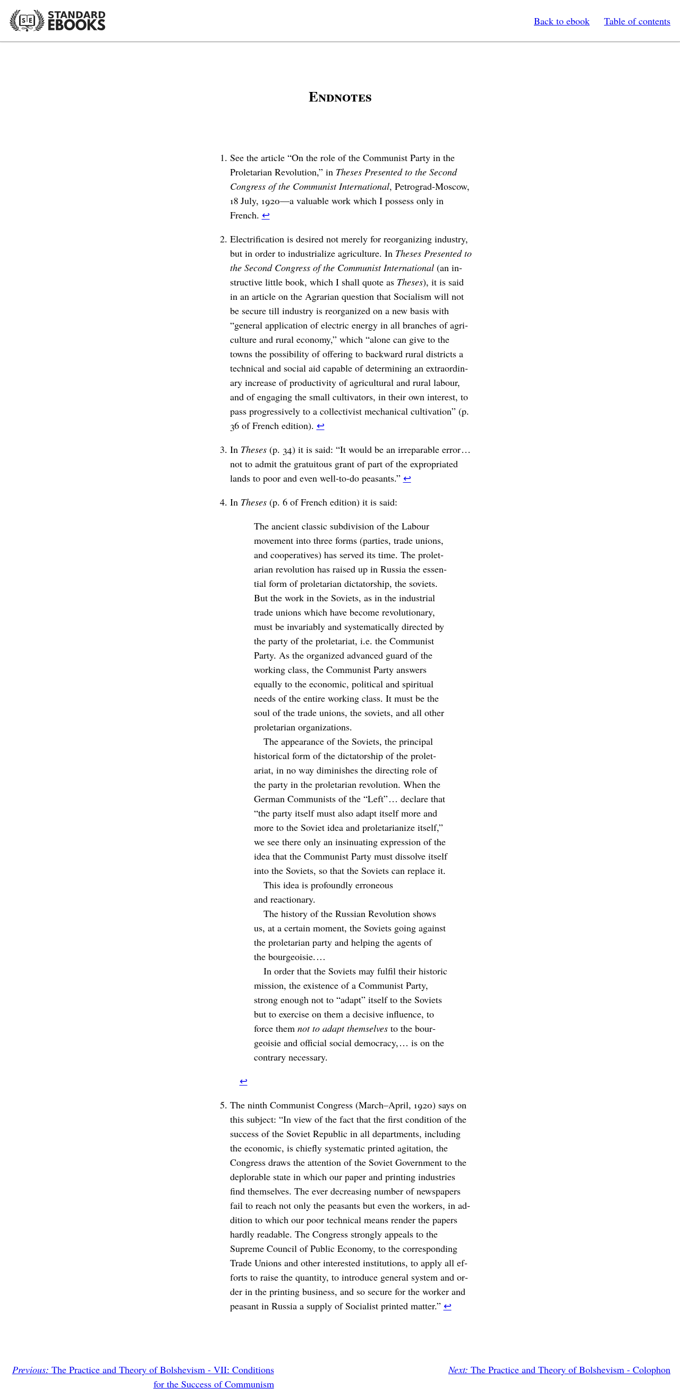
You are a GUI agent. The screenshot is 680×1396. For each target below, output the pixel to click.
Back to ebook (562, 20)
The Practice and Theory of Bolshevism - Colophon (559, 1369)
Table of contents (637, 20)
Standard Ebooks (57, 21)
